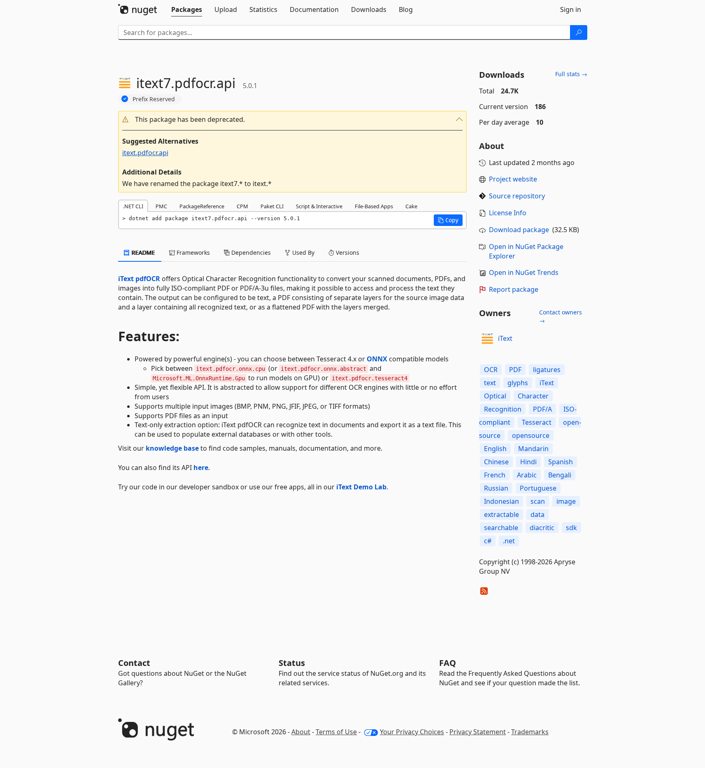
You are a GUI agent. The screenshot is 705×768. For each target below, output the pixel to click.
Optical (495, 395)
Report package (513, 289)
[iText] (487, 338)
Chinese (496, 461)
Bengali (559, 474)
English (495, 448)
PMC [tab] (161, 206)
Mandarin (533, 448)
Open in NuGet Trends (523, 272)
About (300, 731)
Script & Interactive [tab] (319, 206)
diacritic (542, 527)
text (490, 382)
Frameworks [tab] (192, 252)
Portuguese (538, 488)
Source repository (517, 195)
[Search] (578, 32)
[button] (292, 119)
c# (487, 540)
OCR (491, 369)
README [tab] (142, 252)
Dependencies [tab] (250, 252)
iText (505, 338)
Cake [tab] (411, 206)
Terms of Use (336, 731)
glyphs (517, 382)
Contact (134, 662)
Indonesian (501, 501)
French (494, 474)
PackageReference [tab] (201, 206)
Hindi (528, 461)
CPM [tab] (242, 206)
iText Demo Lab (361, 486)
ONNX (377, 358)
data (537, 514)
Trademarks (530, 731)
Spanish (560, 461)
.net (509, 540)
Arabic (527, 474)
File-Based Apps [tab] (374, 206)
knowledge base (172, 448)
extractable (501, 514)
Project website (513, 179)
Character (533, 395)
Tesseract (536, 422)
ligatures (547, 369)
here (200, 467)
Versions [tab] (346, 252)
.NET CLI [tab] (133, 206)
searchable (501, 527)
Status (292, 662)
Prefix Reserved (154, 99)
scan (537, 501)
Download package (519, 229)
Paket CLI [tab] (272, 206)
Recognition (502, 409)
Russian (496, 488)
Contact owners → (560, 316)
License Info (507, 212)
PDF (515, 369)
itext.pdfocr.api (145, 152)
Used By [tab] (302, 252)
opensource (530, 435)
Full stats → (571, 74)
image (566, 501)
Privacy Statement (477, 731)
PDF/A (542, 409)
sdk (571, 527)
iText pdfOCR (139, 278)
